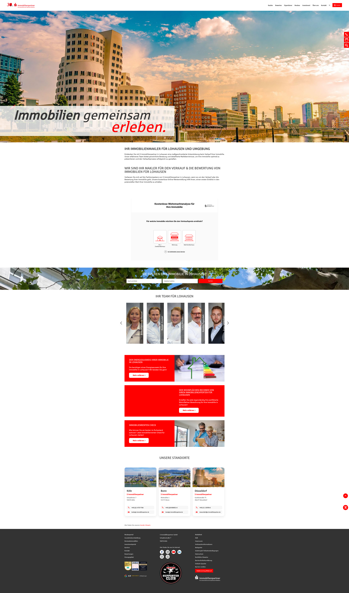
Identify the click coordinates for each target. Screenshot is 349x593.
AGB (196, 538)
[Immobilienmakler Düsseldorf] (208, 477)
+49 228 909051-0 (171, 507)
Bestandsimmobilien (131, 541)
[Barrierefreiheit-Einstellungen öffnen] (345, 507)
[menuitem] (270, 5)
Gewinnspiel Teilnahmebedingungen (206, 550)
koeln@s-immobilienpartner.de (140, 512)
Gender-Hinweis (145, 525)
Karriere (127, 547)
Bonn (164, 490)
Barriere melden (200, 567)
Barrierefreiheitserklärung (203, 560)
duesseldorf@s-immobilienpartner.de (209, 512)
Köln (129, 490)
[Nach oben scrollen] (345, 495)
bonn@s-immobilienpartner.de (174, 512)
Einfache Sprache (200, 563)
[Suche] (329, 5)
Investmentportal (130, 544)
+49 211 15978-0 (205, 507)
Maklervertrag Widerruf (204, 571)
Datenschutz (199, 554)
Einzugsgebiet (129, 557)
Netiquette (198, 547)
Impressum (199, 541)
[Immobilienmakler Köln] (140, 477)
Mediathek (198, 534)
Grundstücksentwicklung (132, 538)
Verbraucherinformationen (203, 544)
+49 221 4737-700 (137, 507)
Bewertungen (129, 554)
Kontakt (127, 550)
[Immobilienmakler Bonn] (174, 477)
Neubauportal (129, 534)
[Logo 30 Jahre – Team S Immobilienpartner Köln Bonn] (21, 5)
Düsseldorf (201, 490)
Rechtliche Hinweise (201, 557)
